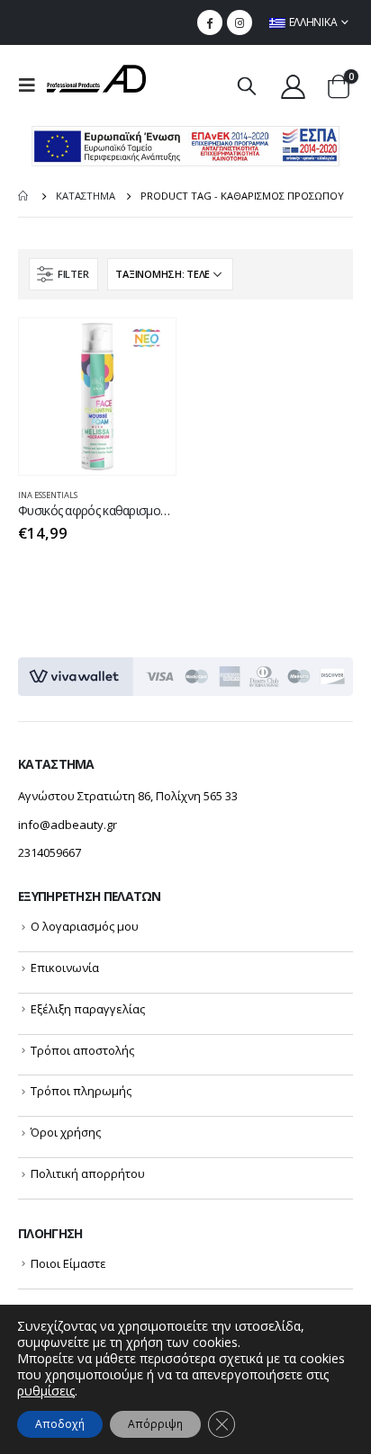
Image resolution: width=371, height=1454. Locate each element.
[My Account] (292, 86)
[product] (97, 396)
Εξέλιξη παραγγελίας (88, 1009)
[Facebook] (209, 22)
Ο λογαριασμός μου (85, 926)
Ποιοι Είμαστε (68, 1263)
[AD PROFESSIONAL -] (96, 79)
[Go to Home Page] (24, 196)
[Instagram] (239, 22)
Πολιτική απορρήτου (88, 1173)
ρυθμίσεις (46, 1391)
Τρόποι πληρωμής (81, 1091)
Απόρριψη (155, 1424)
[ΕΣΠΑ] (185, 145)
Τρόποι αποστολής (82, 1050)
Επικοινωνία (65, 967)
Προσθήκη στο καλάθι (146, 348)
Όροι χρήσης (66, 1132)
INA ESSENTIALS (47, 495)
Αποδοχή (60, 1424)
